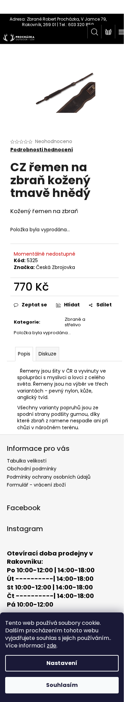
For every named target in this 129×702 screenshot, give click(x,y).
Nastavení (61, 663)
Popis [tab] (24, 353)
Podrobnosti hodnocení (41, 150)
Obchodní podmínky (31, 468)
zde (51, 646)
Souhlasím (62, 685)
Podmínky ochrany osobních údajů (48, 476)
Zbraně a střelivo (75, 322)
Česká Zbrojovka (55, 267)
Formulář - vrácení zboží (36, 484)
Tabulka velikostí (26, 460)
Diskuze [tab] (47, 353)
